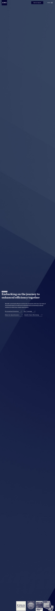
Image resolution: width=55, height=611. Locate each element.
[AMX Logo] (4, 2)
